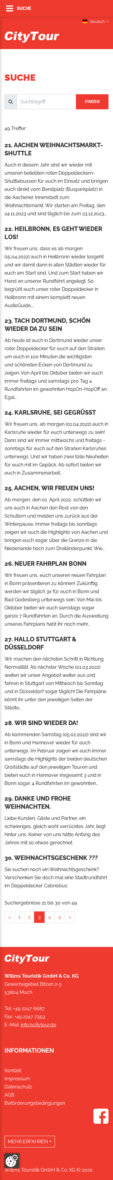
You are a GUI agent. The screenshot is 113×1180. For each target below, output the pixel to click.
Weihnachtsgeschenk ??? (56, 857)
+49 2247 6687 (29, 1008)
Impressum (17, 1079)
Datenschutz (18, 1087)
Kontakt (13, 1070)
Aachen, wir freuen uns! (54, 488)
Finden (92, 101)
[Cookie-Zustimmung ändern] (12, 1161)
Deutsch (97, 21)
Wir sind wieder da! (46, 723)
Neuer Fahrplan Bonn (50, 563)
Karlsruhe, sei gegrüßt (55, 412)
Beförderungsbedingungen (35, 1103)
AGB (9, 1095)
